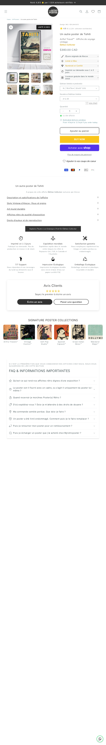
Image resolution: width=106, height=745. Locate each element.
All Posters (15, 19)
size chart (93, 103)
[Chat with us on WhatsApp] (100, 739)
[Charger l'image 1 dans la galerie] (12, 77)
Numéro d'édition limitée (70, 94)
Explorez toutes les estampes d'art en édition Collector (53, 229)
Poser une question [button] (71, 301)
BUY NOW (79, 139)
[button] (6, 11)
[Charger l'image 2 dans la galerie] (24, 77)
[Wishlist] (93, 11)
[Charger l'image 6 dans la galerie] (24, 89)
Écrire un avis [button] (34, 301)
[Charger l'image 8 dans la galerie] (48, 89)
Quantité (64, 107)
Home (9, 19)
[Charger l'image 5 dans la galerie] (12, 89)
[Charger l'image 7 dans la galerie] (36, 89)
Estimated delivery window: (74, 120)
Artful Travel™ (67, 39)
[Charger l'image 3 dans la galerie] (36, 77)
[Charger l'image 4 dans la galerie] (48, 77)
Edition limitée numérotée (71, 84)
